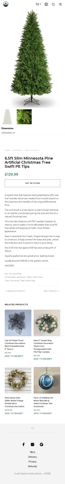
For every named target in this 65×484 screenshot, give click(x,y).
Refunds (32, 466)
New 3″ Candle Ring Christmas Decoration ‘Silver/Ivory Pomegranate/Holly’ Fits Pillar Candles (43, 346)
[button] (38, 4)
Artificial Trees (32, 150)
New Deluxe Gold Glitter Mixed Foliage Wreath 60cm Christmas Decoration (14, 402)
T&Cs (32, 452)
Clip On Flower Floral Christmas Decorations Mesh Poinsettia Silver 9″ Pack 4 (15, 344)
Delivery (32, 456)
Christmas (17, 150)
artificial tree (17, 281)
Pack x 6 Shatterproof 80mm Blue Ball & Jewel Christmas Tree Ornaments (43, 402)
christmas (30, 281)
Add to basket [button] (14, 356)
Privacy (32, 461)
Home (7, 150)
